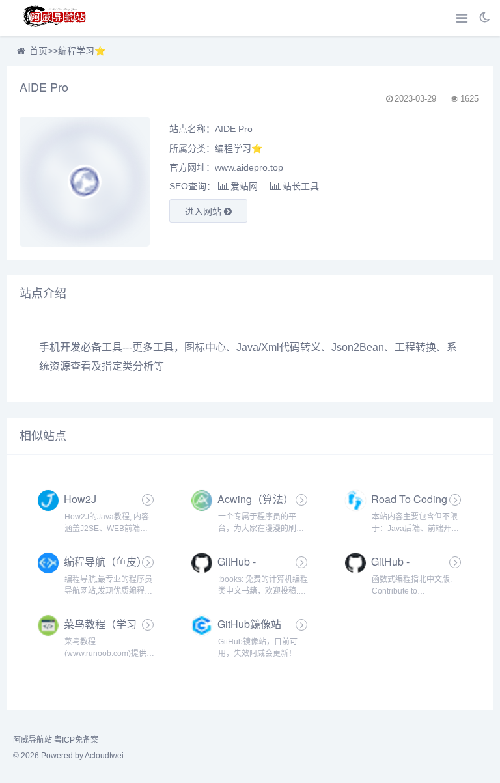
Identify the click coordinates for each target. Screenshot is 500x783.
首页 (38, 51)
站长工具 (301, 186)
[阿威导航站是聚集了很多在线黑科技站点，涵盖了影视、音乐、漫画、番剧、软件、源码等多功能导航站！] (55, 18)
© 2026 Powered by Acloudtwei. (69, 755)
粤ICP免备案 (76, 740)
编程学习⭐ (81, 51)
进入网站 (204, 211)
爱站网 (244, 186)
